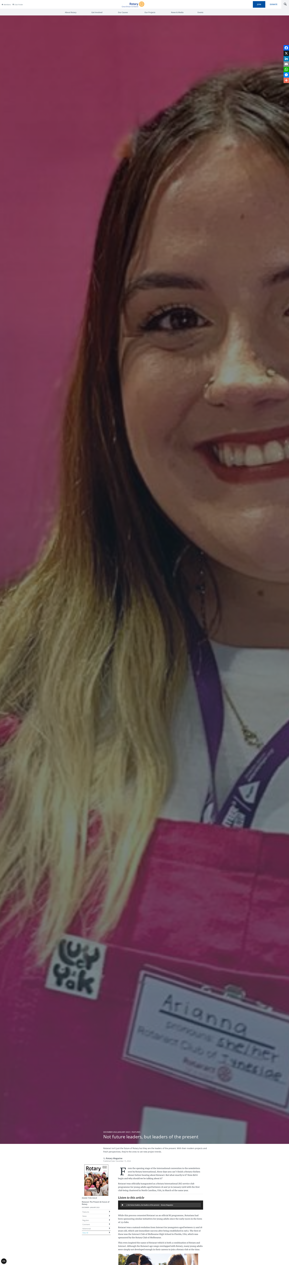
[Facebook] (286, 48)
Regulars (85, 1220)
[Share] (286, 80)
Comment (86, 1224)
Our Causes (123, 12)
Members (7, 4)
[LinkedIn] (286, 58)
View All (85, 1233)
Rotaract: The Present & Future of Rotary (95, 1203)
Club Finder (18, 4)
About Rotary (70, 12)
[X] (286, 53)
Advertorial (86, 1228)
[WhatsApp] (286, 69)
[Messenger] (286, 75)
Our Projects (149, 12)
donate (273, 4)
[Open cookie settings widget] (4, 1261)
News (84, 1216)
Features (85, 1212)
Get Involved (96, 12)
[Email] (286, 64)
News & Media (177, 12)
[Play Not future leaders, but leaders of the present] (122, 1205)
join (259, 4)
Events (200, 12)
